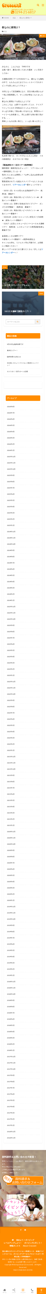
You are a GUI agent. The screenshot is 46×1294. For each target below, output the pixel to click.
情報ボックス (15, 1246)
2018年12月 (11, 982)
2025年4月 (11, 507)
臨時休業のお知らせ (14, 357)
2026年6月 (11, 419)
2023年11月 (11, 613)
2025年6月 (11, 494)
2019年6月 (11, 944)
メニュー (23, 1292)
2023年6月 (11, 644)
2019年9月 (11, 925)
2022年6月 (11, 719)
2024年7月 (11, 563)
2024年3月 (11, 588)
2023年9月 (11, 625)
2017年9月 (11, 1075)
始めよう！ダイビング (25, 1240)
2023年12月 (11, 607)
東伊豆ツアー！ (12, 350)
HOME (6, 18)
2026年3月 (11, 438)
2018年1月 (11, 1050)
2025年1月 (11, 525)
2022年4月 (11, 732)
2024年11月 (11, 538)
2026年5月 (11, 425)
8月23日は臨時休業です (15, 344)
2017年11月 (11, 1063)
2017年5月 (11, 1100)
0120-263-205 (13, 386)
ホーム (5, 1292)
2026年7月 (11, 413)
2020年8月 (11, 857)
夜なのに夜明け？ (26, 18)
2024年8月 (11, 557)
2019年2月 (11, 969)
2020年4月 (11, 882)
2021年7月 (11, 788)
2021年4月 (11, 807)
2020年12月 (11, 832)
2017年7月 (11, 1088)
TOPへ (41, 1292)
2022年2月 (11, 744)
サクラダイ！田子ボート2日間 (17, 371)
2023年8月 (11, 632)
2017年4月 (11, 1107)
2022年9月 (11, 700)
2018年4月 (11, 1032)
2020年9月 (11, 850)
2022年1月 (11, 750)
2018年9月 (11, 1000)
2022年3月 (11, 738)
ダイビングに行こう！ (33, 1243)
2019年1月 (11, 975)
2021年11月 (11, 763)
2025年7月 (11, 488)
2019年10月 (11, 919)
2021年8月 (11, 782)
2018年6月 (11, 1019)
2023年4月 (11, 657)
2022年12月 (11, 682)
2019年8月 (11, 932)
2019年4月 (11, 957)
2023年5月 (11, 650)
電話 (32, 1292)
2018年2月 (11, 1044)
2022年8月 (11, 707)
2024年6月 (11, 569)
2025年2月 (11, 519)
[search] (37, 321)
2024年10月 (11, 544)
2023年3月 (11, 663)
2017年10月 (11, 1069)
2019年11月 (11, 913)
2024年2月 (11, 594)
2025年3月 (11, 513)
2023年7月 (11, 638)
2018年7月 (11, 1013)
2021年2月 (11, 819)
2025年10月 (11, 469)
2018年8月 (11, 1007)
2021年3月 (11, 813)
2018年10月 (11, 994)
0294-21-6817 (25, 12)
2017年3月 (11, 1113)
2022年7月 (11, 713)
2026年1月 (11, 450)
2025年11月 (11, 463)
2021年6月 (11, 794)
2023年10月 (11, 619)
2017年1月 (11, 1125)
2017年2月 (11, 1119)
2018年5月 (11, 1025)
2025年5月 (11, 500)
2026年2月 (11, 444)
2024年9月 (11, 550)
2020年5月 (11, 875)
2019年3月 (11, 963)
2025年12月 (11, 457)
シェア (14, 1292)
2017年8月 (11, 1082)
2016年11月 (11, 1138)
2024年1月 (11, 600)
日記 (14, 18)
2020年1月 (11, 900)
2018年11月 (11, 988)
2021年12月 (11, 757)
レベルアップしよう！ (13, 1243)
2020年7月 (11, 863)
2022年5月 (11, 725)
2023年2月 (11, 669)
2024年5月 (11, 575)
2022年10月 (11, 694)
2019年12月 (11, 907)
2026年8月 (11, 407)
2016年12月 (11, 1132)
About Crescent (29, 1246)
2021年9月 (11, 775)
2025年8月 (11, 482)
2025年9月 (11, 475)
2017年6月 (11, 1094)
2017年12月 (11, 1057)
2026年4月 (11, 432)
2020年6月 (11, 869)
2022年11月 (11, 688)
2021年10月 (11, 769)
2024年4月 (11, 582)
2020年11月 (11, 838)
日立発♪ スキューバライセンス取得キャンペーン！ (23, 364)
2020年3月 (11, 888)
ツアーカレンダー (20, 185)
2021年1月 (11, 825)
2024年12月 (11, 532)
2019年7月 (11, 938)
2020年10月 (11, 844)
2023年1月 (11, 675)
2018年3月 (11, 1038)
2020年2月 (11, 894)
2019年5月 (11, 950)
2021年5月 (11, 800)
